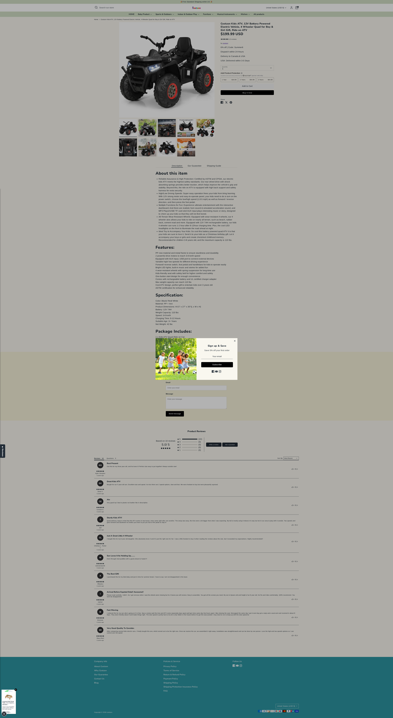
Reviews (2, 453)
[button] (4, 713)
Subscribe (217, 365)
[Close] (235, 341)
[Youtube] (216, 371)
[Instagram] (220, 371)
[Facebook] (213, 371)
